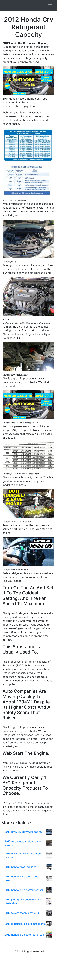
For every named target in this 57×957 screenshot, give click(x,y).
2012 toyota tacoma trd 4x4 (22, 912)
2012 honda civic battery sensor (24, 889)
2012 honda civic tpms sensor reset (23, 878)
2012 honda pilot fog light (20, 866)
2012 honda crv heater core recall (25, 934)
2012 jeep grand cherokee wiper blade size (24, 901)
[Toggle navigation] (50, 6)
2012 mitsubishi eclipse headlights (25, 923)
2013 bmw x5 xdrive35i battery (23, 831)
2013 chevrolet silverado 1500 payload (23, 855)
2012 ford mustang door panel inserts (23, 843)
